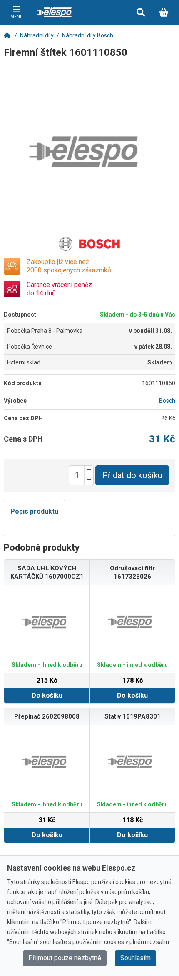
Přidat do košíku (132, 475)
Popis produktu (34, 511)
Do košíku (47, 695)
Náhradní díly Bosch (87, 35)
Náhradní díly (37, 35)
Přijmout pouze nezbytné (64, 958)
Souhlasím (135, 958)
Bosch (167, 400)
